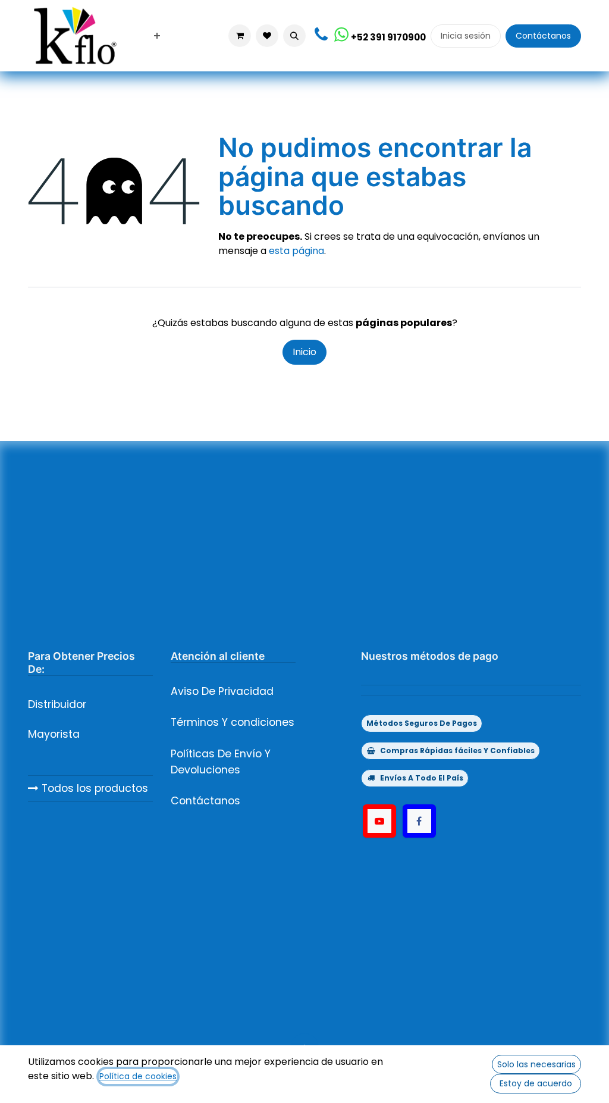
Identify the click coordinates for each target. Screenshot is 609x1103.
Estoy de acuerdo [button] (536, 1083)
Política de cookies (138, 1076)
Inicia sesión (466, 36)
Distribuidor (57, 704)
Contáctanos (543, 36)
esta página (296, 251)
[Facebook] (419, 821)
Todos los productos (93, 788)
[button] (294, 35)
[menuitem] (157, 36)
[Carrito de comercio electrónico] (239, 35)
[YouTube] (379, 821)
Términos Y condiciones (232, 722)
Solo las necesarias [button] (536, 1064)
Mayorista (54, 734)
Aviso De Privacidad (222, 691)
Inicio (304, 352)
